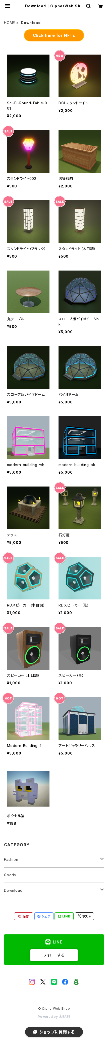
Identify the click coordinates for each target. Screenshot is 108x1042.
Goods (10, 875)
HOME (9, 22)
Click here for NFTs (54, 35)
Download (13, 890)
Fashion (11, 859)
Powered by (48, 1017)
